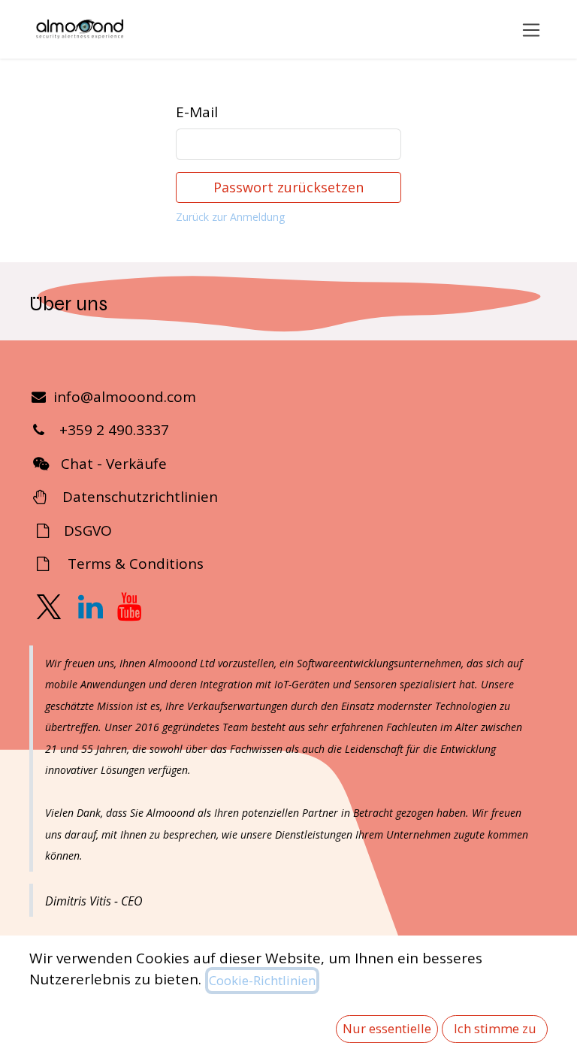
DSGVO (86, 530)
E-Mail (197, 112)
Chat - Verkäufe (114, 463)
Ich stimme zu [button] (495, 1028)
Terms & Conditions (136, 563)
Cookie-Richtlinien (262, 980)
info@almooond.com (124, 397)
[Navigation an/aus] (531, 29)
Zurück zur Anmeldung (230, 217)
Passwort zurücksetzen (288, 187)
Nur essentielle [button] (387, 1028)
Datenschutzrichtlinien (136, 496)
